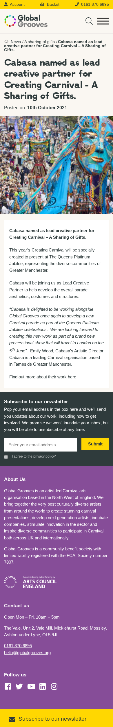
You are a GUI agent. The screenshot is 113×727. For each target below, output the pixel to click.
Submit (95, 443)
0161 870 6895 (18, 645)
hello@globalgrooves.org (27, 652)
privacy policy (44, 456)
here (72, 376)
